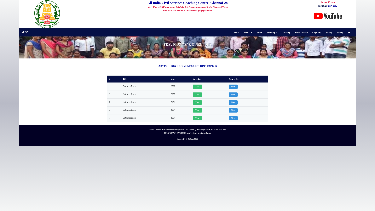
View (197, 87)
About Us (248, 32)
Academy (271, 32)
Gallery (340, 32)
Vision (259, 32)
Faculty (329, 32)
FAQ (349, 32)
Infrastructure (301, 32)
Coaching (286, 32)
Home (236, 32)
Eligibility (316, 32)
